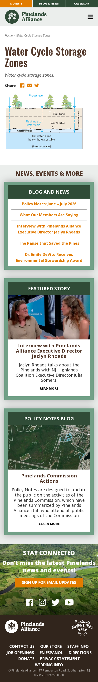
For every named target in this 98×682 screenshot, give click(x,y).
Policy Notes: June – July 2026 (49, 203)
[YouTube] (68, 602)
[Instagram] (42, 602)
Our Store (51, 646)
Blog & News (49, 3)
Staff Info (78, 646)
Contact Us (21, 646)
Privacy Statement (60, 658)
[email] (29, 85)
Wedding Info (49, 664)
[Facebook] (29, 602)
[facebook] (22, 85)
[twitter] (36, 85)
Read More (49, 388)
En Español (51, 652)
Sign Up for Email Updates (49, 582)
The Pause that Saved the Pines (49, 243)
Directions (80, 652)
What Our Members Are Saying (49, 214)
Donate (16, 3)
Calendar (81, 3)
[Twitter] (55, 602)
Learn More (49, 524)
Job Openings (20, 652)
